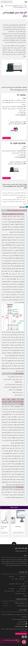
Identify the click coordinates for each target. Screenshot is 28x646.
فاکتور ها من (11, 584)
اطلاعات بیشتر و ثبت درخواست (18, 532)
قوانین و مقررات (22, 588)
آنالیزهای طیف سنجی (14, 5)
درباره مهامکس (23, 576)
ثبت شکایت (11, 576)
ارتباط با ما (10, 2)
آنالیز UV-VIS (18, 526)
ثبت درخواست (7, 138)
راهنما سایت (3, 2)
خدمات (21, 5)
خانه (26, 5)
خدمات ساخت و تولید (21, 591)
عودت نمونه (11, 588)
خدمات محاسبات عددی (9, 591)
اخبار (13, 579)
